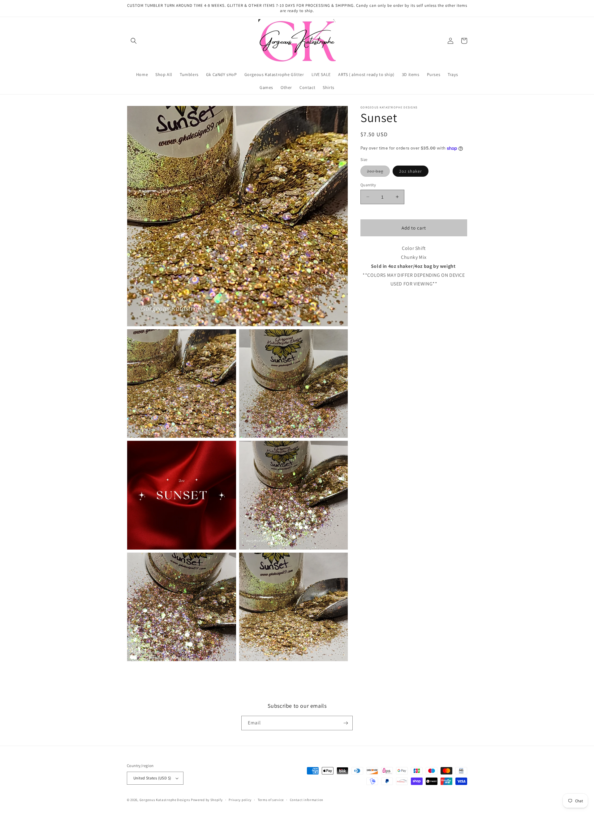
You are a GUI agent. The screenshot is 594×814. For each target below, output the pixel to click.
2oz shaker (410, 171)
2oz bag (378, 172)
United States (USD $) (152, 778)
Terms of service (271, 800)
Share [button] (373, 303)
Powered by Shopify (207, 800)
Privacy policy (240, 800)
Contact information (306, 800)
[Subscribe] (345, 723)
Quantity (368, 184)
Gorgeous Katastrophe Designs (165, 800)
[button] (133, 41)
